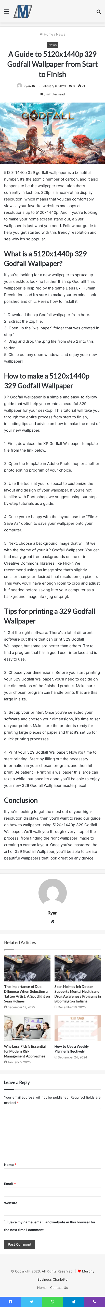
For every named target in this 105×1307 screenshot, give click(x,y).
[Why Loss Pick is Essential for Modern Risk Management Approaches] (27, 1028)
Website (10, 1203)
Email (10, 1184)
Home (48, 34)
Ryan (27, 86)
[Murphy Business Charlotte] (23, 11)
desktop (20, 281)
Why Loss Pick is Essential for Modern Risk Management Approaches (25, 1051)
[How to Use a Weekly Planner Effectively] (78, 1028)
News (60, 34)
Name (10, 1165)
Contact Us (59, 1288)
